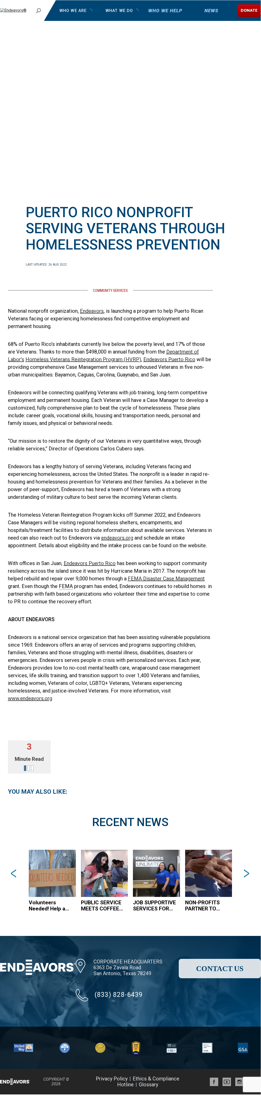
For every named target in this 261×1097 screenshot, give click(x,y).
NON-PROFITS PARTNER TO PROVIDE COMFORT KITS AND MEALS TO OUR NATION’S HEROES (204, 905)
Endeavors (92, 311)
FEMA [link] (66, 586)
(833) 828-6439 (118, 994)
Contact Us (219, 968)
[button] (14, 873)
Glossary (148, 1084)
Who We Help (165, 11)
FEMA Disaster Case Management (166, 579)
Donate (249, 10)
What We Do (119, 10)
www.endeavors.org (30, 698)
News (211, 11)
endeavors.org (117, 538)
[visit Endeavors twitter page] (227, 1082)
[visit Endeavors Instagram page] (239, 1082)
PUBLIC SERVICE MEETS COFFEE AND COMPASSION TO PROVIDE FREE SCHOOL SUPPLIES (102, 905)
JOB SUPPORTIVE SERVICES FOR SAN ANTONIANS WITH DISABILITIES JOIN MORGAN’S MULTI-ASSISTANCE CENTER (154, 905)
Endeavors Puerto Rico (169, 359)
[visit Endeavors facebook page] (214, 1082)
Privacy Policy (112, 1079)
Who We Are (73, 10)
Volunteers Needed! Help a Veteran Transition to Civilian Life (47, 905)
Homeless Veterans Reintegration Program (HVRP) (83, 359)
